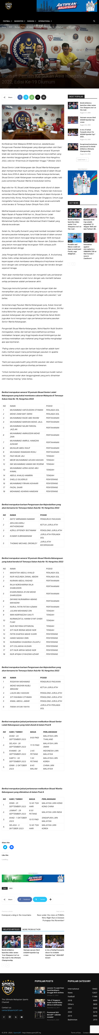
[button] (94, 21)
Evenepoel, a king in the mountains (16, 915)
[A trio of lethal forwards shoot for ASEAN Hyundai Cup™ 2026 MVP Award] (54, 941)
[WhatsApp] (31, 97)
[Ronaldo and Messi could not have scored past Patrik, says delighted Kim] (75, 237)
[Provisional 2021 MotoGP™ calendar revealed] (40, 1015)
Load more (81, 159)
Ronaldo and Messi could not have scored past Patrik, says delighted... (74, 249)
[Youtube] (22, 1017)
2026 (4, 947)
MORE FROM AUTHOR (31, 929)
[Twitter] (25, 97)
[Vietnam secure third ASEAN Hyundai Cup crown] (32, 941)
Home (4, 27)
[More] (50, 899)
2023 (10, 27)
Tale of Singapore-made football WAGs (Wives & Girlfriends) (54, 1002)
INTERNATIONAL (44, 21)
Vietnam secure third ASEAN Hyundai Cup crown (31, 952)
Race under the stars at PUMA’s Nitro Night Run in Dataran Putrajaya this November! (50, 918)
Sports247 (17, 1033)
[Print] (43, 97)
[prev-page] (3, 965)
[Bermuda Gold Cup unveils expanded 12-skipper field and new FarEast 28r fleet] (90, 213)
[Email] (37, 97)
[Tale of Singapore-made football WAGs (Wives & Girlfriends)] (40, 1003)
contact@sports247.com (12, 1010)
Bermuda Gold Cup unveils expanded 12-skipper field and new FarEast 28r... (90, 224)
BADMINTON (18, 21)
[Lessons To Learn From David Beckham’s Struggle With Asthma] (40, 990)
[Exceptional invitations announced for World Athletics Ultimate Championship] (73, 146)
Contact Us (87, 1033)
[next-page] (7, 965)
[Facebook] (20, 97)
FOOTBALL (6, 21)
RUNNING (30, 21)
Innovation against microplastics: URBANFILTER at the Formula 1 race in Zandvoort (90, 251)
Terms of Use (76, 1033)
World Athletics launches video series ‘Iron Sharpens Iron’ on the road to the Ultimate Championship (11, 955)
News (9, 71)
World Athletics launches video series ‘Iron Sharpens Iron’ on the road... (74, 224)
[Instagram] (10, 1017)
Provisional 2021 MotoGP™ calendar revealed (54, 1015)
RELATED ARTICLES (11, 929)
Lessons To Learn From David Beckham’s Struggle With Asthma (55, 990)
